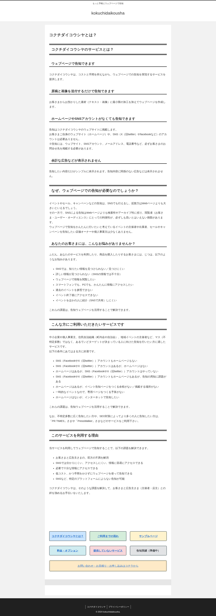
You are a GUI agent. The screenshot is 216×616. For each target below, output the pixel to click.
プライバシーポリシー (119, 607)
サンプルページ (148, 536)
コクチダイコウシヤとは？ (67, 536)
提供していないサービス (108, 550)
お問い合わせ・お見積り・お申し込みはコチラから (108, 565)
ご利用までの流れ (108, 536)
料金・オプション (67, 550)
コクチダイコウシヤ (96, 607)
